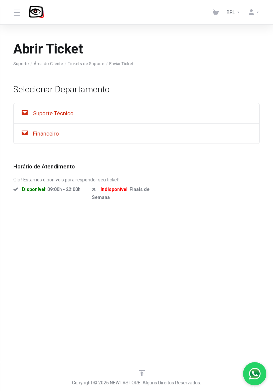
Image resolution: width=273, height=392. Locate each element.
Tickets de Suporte (86, 63)
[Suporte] (254, 373)
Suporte (21, 63)
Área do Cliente (48, 63)
